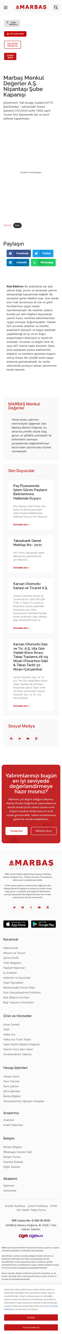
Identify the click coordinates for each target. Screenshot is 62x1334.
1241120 (7, 225)
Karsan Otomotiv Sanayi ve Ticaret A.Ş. (30, 586)
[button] (6, 7)
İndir (17, 225)
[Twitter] (14, 907)
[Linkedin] (48, 907)
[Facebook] (23, 907)
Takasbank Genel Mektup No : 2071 (27, 543)
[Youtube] (39, 907)
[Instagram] (31, 907)
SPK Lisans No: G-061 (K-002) (31, 1220)
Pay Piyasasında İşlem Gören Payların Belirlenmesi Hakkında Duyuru (30, 492)
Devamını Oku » (21, 524)
